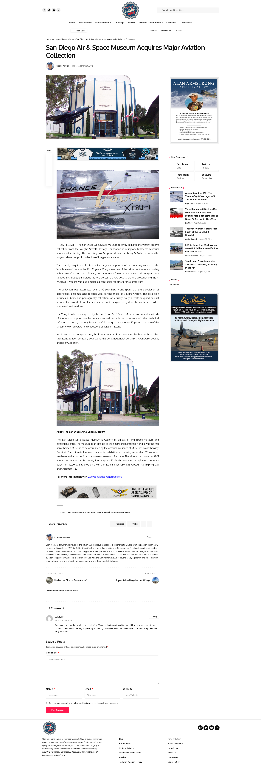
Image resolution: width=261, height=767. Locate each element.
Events (179, 31)
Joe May (188, 223)
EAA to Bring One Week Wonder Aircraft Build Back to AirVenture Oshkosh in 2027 (201, 248)
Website (128, 688)
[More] (49, 182)
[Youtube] (54, 10)
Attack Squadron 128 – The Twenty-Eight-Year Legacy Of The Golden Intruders (200, 196)
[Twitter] (49, 10)
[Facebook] (154, 537)
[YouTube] (158, 537)
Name (50, 688)
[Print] (49, 176)
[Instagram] (58, 10)
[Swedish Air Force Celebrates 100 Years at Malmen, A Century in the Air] (176, 265)
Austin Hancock (191, 239)
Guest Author (190, 272)
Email (89, 688)
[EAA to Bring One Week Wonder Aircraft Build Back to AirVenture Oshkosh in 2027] (176, 248)
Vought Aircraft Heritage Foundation (113, 512)
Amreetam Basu (191, 255)
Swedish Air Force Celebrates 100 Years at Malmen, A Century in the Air (201, 264)
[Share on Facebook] (49, 156)
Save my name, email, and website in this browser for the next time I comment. (84, 703)
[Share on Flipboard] (143, 524)
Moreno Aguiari (62, 66)
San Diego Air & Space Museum (82, 512)
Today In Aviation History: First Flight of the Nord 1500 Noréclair (201, 232)
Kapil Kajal (189, 203)
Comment (52, 652)
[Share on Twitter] (49, 163)
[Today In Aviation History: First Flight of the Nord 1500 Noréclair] (176, 232)
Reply (155, 617)
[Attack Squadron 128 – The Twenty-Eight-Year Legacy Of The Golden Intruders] (176, 196)
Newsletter (166, 31)
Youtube (153, 31)
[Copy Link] (49, 169)
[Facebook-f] (44, 10)
